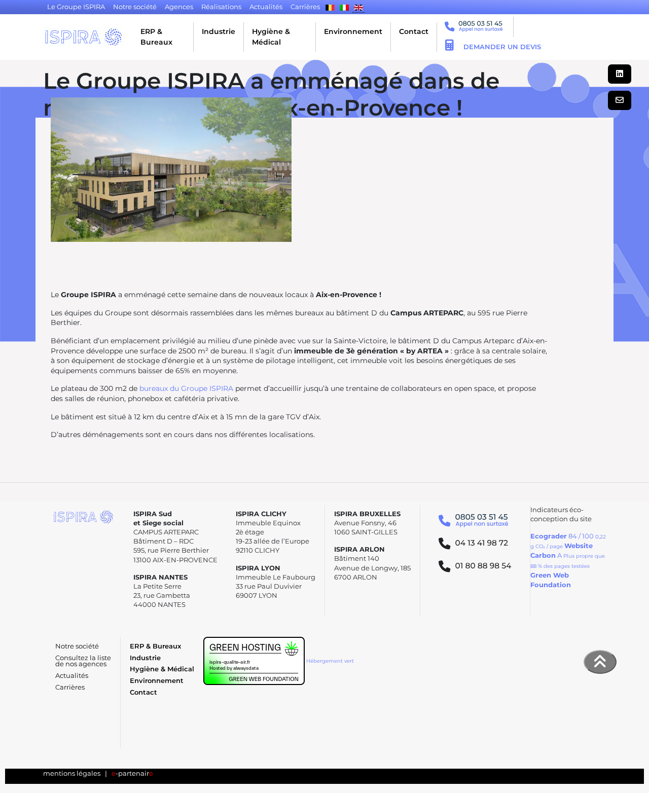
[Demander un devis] (449, 47)
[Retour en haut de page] (600, 662)
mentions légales (71, 773)
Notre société (77, 646)
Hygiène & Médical (271, 37)
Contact (413, 31)
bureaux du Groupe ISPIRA (186, 388)
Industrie (218, 31)
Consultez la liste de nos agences (83, 661)
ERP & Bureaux (156, 37)
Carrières (70, 687)
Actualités (71, 675)
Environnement (353, 31)
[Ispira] (83, 37)
